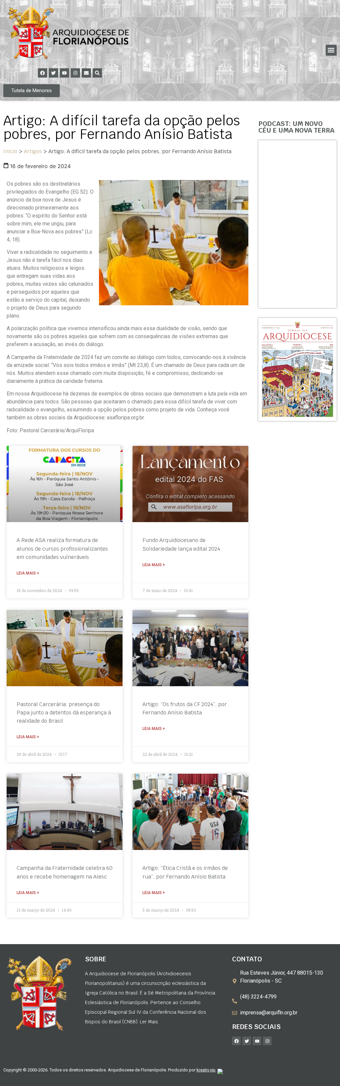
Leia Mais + (28, 573)
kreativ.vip (206, 1069)
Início (10, 151)
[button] (331, 50)
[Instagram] (75, 73)
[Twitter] (53, 73)
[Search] (97, 73)
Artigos (33, 151)
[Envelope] (86, 73)
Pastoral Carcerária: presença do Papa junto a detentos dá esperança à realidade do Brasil (64, 712)
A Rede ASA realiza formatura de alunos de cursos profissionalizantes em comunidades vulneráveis (62, 548)
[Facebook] (42, 73)
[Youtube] (64, 73)
